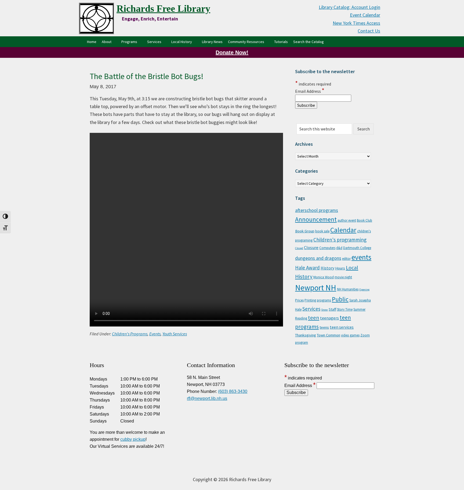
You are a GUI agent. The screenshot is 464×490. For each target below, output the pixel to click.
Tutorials (281, 41)
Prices (299, 300)
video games (350, 335)
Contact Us (369, 31)
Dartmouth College (357, 248)
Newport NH (315, 288)
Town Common (328, 335)
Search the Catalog (310, 41)
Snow (324, 309)
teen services (342, 327)
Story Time (345, 309)
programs (324, 300)
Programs (129, 41)
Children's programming (340, 239)
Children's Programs (129, 333)
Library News (212, 41)
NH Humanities (347, 289)
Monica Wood (323, 277)
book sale (322, 231)
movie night (343, 277)
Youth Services (174, 333)
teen (313, 317)
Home (91, 41)
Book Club (364, 220)
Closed (299, 248)
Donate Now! (232, 52)
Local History (181, 41)
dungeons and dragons (318, 258)
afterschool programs (316, 210)
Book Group (304, 231)
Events (155, 333)
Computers (327, 248)
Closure (311, 247)
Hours (340, 268)
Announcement (316, 219)
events (361, 257)
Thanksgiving (305, 335)
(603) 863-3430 (232, 391)
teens (324, 327)
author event (347, 220)
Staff (332, 309)
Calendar (343, 230)
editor (346, 258)
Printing (310, 300)
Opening (364, 289)
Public (340, 299)
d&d (339, 248)
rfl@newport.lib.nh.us (207, 398)
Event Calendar (365, 15)
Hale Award (307, 267)
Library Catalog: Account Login (349, 7)
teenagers (329, 318)
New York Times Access (356, 23)
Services (154, 41)
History (327, 268)
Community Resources (246, 41)
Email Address (309, 91)
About (106, 41)
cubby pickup (133, 439)
